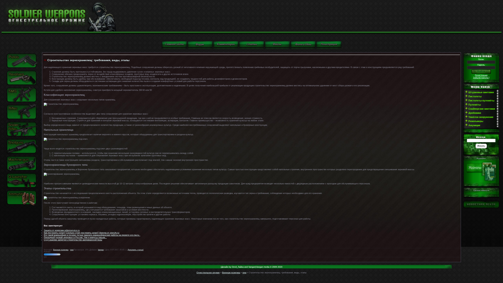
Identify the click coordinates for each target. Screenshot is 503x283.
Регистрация (481, 75)
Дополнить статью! (136, 250)
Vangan (101, 250)
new (71, 250)
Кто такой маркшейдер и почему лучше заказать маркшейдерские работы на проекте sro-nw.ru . (92, 235)
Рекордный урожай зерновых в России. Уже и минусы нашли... (75, 237)
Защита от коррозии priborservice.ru (62, 230)
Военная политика (60, 250)
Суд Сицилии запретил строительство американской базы (73, 240)
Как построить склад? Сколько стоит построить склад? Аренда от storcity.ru (81, 233)
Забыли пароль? (481, 77)
